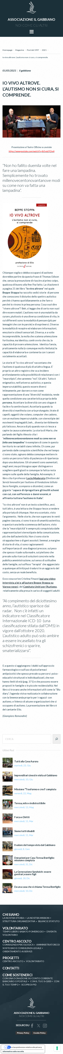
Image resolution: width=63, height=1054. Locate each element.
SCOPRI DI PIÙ (28, 984)
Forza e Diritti (22, 817)
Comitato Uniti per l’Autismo (40, 586)
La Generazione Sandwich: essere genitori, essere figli (32, 873)
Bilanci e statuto (49, 921)
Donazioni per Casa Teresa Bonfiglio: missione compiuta (34, 859)
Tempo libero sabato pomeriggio (23, 931)
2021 (44, 50)
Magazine (19, 50)
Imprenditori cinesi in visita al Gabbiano (35, 775)
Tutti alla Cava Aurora (26, 761)
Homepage (7, 50)
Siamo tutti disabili (24, 831)
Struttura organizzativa (19, 921)
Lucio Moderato (35, 478)
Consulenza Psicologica (18, 944)
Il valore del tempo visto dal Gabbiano (34, 845)
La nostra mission (38, 917)
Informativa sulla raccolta (13, 1051)
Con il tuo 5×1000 (40, 981)
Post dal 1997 (33, 50)
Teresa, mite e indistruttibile (29, 803)
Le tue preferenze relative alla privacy (26, 1047)
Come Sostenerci (17, 975)
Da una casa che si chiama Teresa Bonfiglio (37, 887)
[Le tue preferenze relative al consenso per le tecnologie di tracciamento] (57, 1048)
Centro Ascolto (17, 941)
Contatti (11, 968)
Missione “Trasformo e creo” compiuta (35, 789)
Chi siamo (11, 914)
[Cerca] (56, 739)
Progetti (11, 958)
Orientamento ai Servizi (17, 951)
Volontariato (15, 928)
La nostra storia (13, 917)
